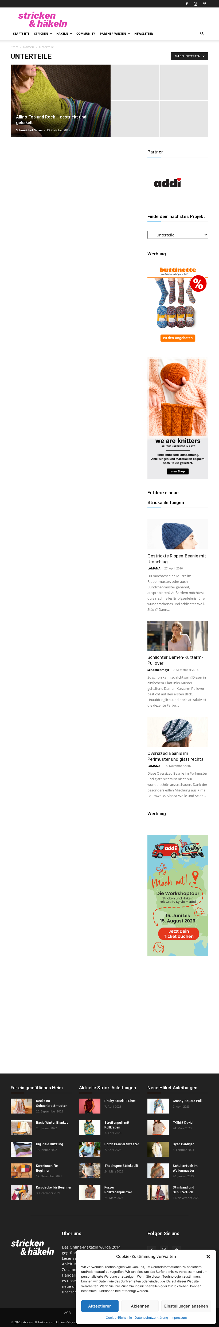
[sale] (177, 344)
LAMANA (154, 568)
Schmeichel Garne (29, 130)
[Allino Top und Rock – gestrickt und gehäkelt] (61, 108)
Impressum (179, 1318)
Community (85, 33)
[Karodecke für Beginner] (21, 1192)
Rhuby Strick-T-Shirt (120, 1101)
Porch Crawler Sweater (121, 1144)
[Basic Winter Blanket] (21, 1127)
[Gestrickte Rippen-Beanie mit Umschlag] (177, 534)
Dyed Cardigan (183, 1144)
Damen (28, 47)
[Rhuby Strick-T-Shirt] (89, 1106)
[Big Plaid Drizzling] (21, 1149)
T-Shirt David (183, 1122)
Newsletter (143, 33)
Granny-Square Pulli (187, 1101)
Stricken (41, 33)
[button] (208, 1256)
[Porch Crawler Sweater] (89, 1149)
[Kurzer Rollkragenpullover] (89, 1192)
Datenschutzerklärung (151, 1318)
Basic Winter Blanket (52, 1122)
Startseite (21, 33)
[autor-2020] (167, 201)
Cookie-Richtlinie (119, 1318)
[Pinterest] (204, 3)
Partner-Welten (113, 33)
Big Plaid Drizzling (49, 1144)
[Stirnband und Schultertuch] (158, 1192)
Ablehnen (140, 1306)
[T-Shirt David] (158, 1127)
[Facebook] (187, 3)
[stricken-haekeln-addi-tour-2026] (177, 954)
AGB (67, 1312)
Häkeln (62, 33)
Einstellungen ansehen (186, 1306)
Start (14, 47)
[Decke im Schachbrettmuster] (21, 1106)
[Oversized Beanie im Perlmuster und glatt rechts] (177, 732)
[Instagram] (195, 3)
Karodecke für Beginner (53, 1187)
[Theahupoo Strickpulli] (89, 1170)
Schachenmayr (158, 670)
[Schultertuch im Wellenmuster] (158, 1170)
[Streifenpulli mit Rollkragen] (89, 1127)
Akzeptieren (100, 1306)
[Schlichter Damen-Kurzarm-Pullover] (177, 636)
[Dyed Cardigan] (158, 1149)
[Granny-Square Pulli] (158, 1106)
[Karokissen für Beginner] (21, 1170)
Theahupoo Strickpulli (121, 1166)
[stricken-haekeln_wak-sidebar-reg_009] (177, 477)
